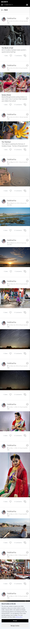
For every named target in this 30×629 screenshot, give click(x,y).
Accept (15, 620)
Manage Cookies (15, 625)
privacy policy (19, 617)
